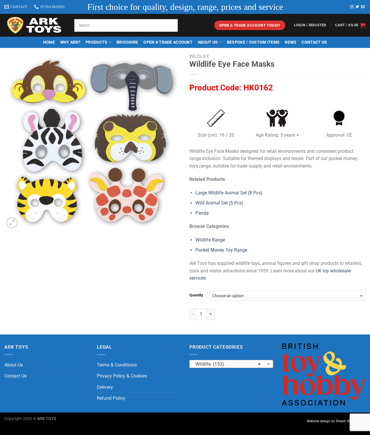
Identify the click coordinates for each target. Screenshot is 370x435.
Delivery (105, 387)
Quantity (196, 295)
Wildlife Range (210, 240)
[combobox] (231, 364)
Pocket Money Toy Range (221, 250)
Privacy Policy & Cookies (122, 376)
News (290, 42)
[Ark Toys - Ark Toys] (35, 25)
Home (49, 42)
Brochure (127, 42)
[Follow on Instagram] (352, 7)
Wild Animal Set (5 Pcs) (219, 203)
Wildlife (199, 56)
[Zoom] (12, 222)
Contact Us (314, 42)
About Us (208, 42)
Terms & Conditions (117, 365)
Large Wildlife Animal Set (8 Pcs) (228, 193)
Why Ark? (70, 42)
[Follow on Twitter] (357, 7)
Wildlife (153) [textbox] (228, 364)
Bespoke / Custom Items (253, 42)
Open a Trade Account (168, 42)
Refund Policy (111, 398)
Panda (202, 213)
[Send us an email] (363, 7)
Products (96, 42)
